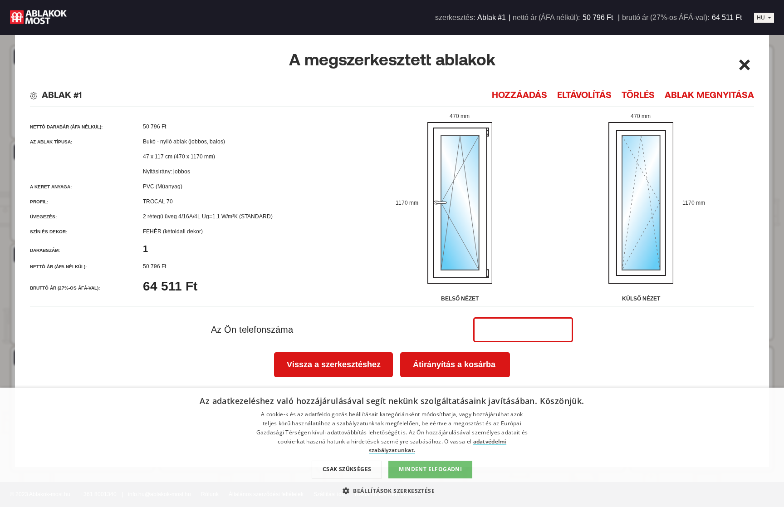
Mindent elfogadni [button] (430, 469)
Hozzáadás (519, 94)
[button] (392, 490)
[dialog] (392, 447)
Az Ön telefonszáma (252, 330)
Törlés (638, 94)
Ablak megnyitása (709, 94)
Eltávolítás (584, 94)
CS (760, 22)
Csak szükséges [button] (347, 469)
